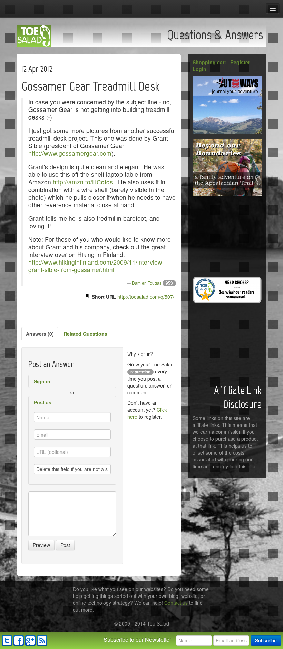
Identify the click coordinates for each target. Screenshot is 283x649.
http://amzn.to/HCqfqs (83, 182)
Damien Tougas (147, 283)
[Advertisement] (98, 312)
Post (65, 545)
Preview (41, 545)
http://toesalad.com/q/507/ (145, 296)
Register (240, 62)
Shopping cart (209, 62)
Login (199, 69)
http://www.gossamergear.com (69, 153)
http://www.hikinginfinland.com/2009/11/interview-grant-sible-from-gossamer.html (96, 266)
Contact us (176, 602)
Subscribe (266, 640)
